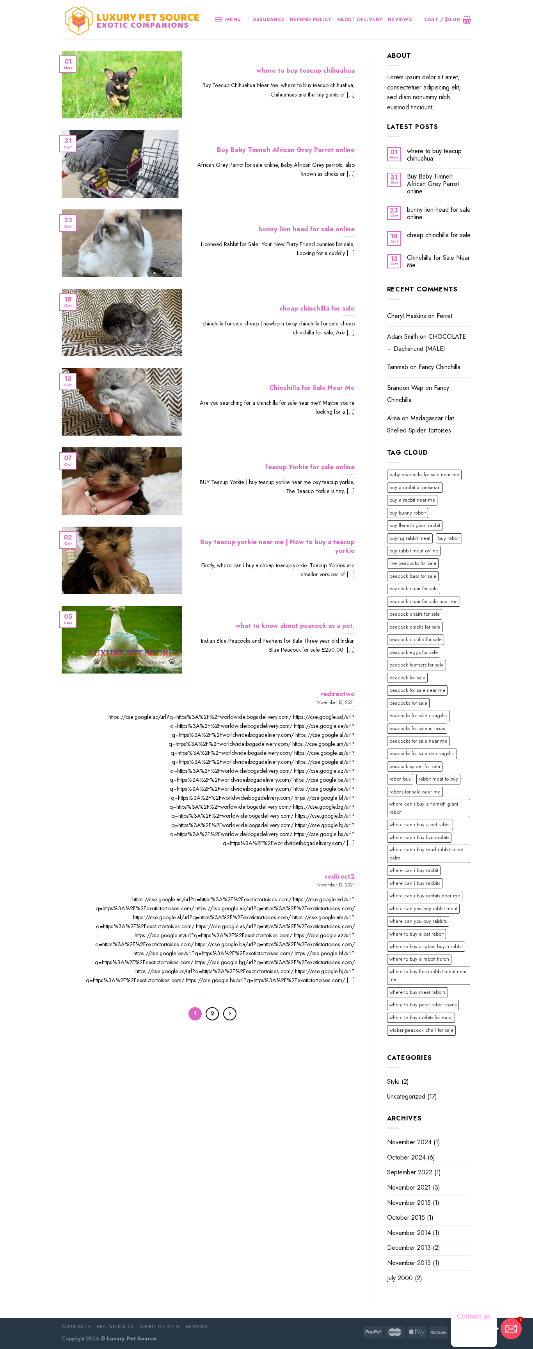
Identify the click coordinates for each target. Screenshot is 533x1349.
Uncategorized (406, 1096)
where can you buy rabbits (418, 921)
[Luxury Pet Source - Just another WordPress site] (132, 20)
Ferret (444, 315)
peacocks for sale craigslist (418, 715)
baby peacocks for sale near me (424, 474)
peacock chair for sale (413, 588)
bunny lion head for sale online (439, 213)
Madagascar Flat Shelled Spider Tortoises (420, 424)
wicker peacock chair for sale (421, 1030)
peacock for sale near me (417, 690)
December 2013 (409, 1247)
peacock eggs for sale (413, 652)
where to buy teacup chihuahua (434, 154)
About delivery (360, 19)
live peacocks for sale (412, 563)
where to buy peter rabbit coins (423, 1004)
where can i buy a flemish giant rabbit (423, 807)
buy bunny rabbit (407, 512)
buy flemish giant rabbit (414, 525)
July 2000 (400, 1278)
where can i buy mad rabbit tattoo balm (426, 853)
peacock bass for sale (412, 576)
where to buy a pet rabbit (416, 934)
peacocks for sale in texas (417, 728)
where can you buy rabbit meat (423, 908)
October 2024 (406, 1157)
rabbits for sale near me (415, 791)
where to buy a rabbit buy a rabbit (426, 946)
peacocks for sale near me (418, 741)
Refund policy (310, 19)
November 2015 (409, 1202)
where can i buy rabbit (413, 870)
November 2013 (409, 1262)
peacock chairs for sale (414, 614)
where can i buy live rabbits (419, 837)
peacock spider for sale (414, 766)
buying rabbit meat (409, 538)
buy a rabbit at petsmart (415, 487)
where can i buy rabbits (414, 883)
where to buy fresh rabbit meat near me (428, 975)
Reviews (400, 19)
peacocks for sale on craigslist (422, 753)
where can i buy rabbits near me (424, 895)
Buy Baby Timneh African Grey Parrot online (433, 184)
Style (393, 1081)
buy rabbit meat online (413, 550)
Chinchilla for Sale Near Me (438, 261)
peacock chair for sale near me (423, 601)
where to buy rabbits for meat (421, 1017)
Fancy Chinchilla (439, 367)
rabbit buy (400, 779)
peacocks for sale (408, 703)
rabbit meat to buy (438, 779)
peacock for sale (407, 677)
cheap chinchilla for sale (439, 235)
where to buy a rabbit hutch (419, 959)
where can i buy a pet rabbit (420, 824)
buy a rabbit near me (412, 500)
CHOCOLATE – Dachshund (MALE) (426, 343)
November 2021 (409, 1187)
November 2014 (409, 1232)
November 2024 (409, 1142)
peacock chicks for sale (415, 627)
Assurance (268, 19)
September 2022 (409, 1172)
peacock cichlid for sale (415, 639)
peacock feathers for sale (416, 664)
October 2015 (406, 1217)
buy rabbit (449, 538)
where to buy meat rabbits (417, 992)
